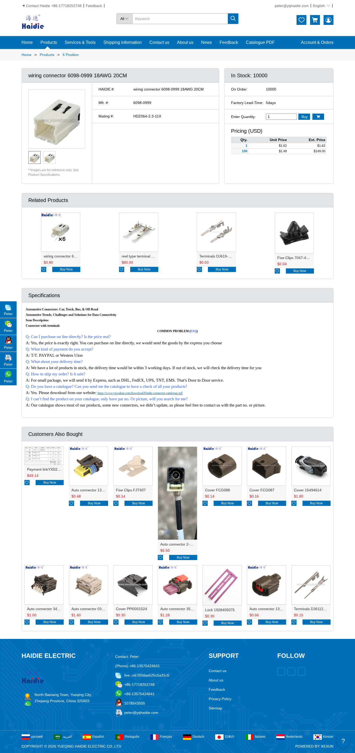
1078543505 (134, 703)
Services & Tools (80, 42)
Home (27, 42)
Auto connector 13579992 (270, 609)
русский (37, 736)
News (206, 42)
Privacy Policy (220, 699)
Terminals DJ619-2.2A (217, 256)
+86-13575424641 (139, 694)
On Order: (239, 89)
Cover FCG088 (217, 490)
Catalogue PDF (260, 42)
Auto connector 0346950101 (94, 609)
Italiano (260, 736)
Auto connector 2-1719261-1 (184, 544)
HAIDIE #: (106, 89)
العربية (67, 736)
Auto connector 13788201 (92, 490)
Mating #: (106, 116)
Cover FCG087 (261, 490)
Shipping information (122, 42)
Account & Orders (317, 42)
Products (49, 42)
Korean (328, 736)
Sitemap (215, 708)
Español (98, 736)
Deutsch (198, 736)
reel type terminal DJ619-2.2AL (147, 256)
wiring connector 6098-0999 (67, 256)
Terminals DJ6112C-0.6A (314, 609)
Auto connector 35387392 (181, 609)
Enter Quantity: (243, 117)
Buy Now (66, 269)
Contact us (159, 42)
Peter (8, 314)
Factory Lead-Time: (247, 103)
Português (132, 736)
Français (166, 736)
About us (185, 42)
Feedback (94, 6)
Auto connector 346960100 (49, 609)
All (124, 19)
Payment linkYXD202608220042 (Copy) (60, 469)
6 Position (71, 55)
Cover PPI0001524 (131, 609)
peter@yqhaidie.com (292, 6)
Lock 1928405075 (220, 610)
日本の (229, 736)
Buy (304, 117)
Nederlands (294, 736)
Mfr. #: (103, 103)
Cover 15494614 (307, 490)
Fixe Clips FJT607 (131, 490)
